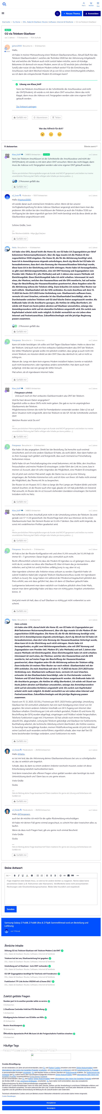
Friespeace (16, 340)
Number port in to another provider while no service (25, 1001)
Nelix (14, 247)
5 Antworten (8, 1013)
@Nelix (21, 754)
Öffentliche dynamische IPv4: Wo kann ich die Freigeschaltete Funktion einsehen (38, 1033)
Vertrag (8, 1051)
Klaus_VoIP (16, 154)
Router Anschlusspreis (12, 1025)
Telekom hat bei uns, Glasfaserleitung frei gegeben (26, 958)
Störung (33, 1051)
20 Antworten (9, 1021)
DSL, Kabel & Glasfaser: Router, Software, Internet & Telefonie (48, 22)
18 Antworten (9, 1029)
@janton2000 (24, 199)
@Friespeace (24, 814)
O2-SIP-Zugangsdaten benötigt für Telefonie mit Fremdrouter (31, 973)
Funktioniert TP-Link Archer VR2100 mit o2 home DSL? (28, 981)
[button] (3, 14)
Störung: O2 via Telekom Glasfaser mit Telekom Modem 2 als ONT (32, 950)
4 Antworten (8, 1004)
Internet (43, 1051)
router (52, 1051)
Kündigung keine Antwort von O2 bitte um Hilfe (23, 1017)
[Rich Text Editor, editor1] (51, 891)
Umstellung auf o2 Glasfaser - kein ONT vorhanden (26, 966)
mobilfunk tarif (20, 1051)
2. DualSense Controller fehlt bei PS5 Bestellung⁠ (23, 1009)
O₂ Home (16, 22)
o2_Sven (15, 195)
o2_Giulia (16, 750)
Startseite (6, 22)
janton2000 (17, 46)
